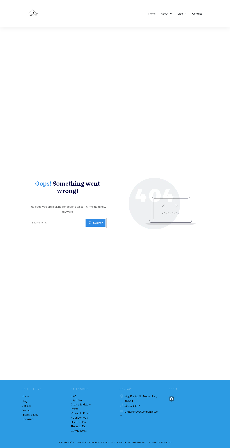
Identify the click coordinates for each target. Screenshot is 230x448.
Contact (26, 405)
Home (25, 396)
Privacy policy (30, 414)
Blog (24, 401)
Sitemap (26, 410)
